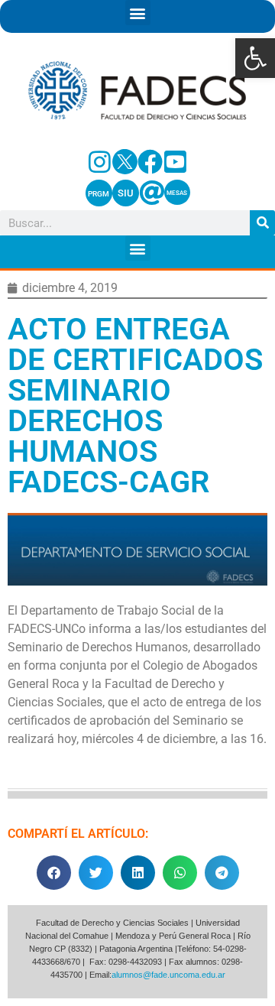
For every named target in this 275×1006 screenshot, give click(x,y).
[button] (255, 58)
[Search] (262, 222)
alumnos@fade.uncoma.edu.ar (168, 974)
